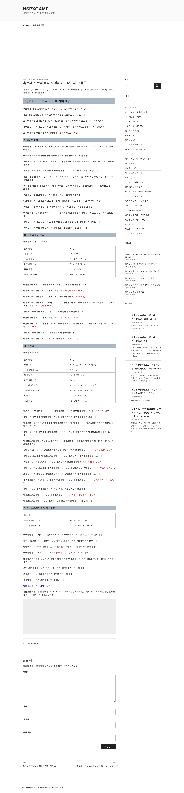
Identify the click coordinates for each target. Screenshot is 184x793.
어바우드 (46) (130, 168)
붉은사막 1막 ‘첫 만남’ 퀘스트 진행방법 (140, 278)
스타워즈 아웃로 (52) (133, 145)
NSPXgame (36, 8)
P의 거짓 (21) (130, 107)
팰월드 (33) (129, 224)
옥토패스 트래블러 (32, 643)
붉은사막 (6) (130, 140)
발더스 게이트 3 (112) (133, 131)
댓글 (25, 672)
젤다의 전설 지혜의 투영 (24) (136, 201)
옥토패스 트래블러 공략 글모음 (36, 586)
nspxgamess (43, 79)
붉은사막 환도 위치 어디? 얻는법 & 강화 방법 (143, 271)
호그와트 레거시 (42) (133, 234)
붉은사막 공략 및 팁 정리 (135, 292)
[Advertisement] (92, 48)
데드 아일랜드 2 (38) (133, 117)
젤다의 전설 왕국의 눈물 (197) (137, 196)
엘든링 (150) (130, 178)
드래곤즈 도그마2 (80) (134, 126)
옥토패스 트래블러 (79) (134, 182)
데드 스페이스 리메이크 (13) (136, 112)
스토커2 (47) (130, 154)
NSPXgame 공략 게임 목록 (33, 25)
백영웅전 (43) (130, 135)
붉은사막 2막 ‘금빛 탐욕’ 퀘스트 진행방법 (141, 264)
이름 (25, 706)
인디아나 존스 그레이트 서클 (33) (138, 192)
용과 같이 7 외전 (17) (133, 187)
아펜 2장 (46, 121)
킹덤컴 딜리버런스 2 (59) (135, 220)
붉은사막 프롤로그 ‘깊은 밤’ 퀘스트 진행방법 (142, 285)
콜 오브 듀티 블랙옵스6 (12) (136, 210)
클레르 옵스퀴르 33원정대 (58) (137, 215)
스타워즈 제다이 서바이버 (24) (137, 149)
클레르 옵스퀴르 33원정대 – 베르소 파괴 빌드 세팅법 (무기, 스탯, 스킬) (146, 412)
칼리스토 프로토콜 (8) (133, 206)
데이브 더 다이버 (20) (133, 121)
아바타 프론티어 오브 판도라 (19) (138, 159)
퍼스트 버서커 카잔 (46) (134, 229)
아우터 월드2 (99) (132, 163)
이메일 (26, 719)
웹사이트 (27, 732)
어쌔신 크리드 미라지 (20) (135, 173)
